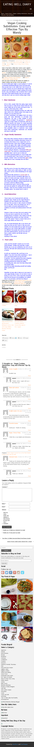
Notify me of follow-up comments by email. (14, 530)
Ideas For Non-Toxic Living (8, 679)
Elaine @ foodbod (14, 388)
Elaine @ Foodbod (6, 283)
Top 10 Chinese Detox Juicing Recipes (15, 78)
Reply (29, 376)
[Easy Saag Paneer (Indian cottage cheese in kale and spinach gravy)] (25, 618)
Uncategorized (5, 699)
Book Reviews (4, 653)
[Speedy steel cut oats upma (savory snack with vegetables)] (25, 586)
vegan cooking (5, 65)
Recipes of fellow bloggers (8, 686)
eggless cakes (4, 669)
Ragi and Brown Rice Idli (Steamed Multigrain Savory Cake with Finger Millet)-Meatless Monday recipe (8, 326)
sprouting (3, 696)
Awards (3, 652)
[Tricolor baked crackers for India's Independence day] (9, 618)
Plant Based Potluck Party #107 (23, 280)
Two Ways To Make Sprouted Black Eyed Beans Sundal (16, 538)
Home (2, 13)
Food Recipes (24, 744)
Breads (3, 655)
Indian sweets (4, 680)
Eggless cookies (5, 671)
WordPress (15, 744)
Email (3, 507)
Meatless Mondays (6, 685)
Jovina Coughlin (13, 369)
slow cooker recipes (6, 690)
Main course (4, 683)
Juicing (3, 682)
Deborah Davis (13, 457)
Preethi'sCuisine (13, 423)
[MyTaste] (4, 712)
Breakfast (3, 656)
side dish (3, 688)
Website (4, 510)
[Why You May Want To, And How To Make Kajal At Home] (9, 586)
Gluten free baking (6, 672)
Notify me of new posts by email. (11, 533)
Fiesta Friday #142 (19, 282)
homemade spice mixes (7, 675)
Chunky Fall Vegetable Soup (20, 304)
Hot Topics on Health (6, 677)
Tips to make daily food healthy (14, 62)
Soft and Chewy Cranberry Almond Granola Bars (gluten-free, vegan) (20, 324)
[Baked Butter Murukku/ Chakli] (25, 634)
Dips (2, 666)
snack (2, 693)
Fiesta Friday (17, 64)
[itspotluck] (4, 718)
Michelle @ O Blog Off (19, 283)
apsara (8, 64)
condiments (4, 659)
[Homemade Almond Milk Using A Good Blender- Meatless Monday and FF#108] (9, 602)
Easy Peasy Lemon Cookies (7, 304)
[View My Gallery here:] (7, 707)
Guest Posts (8, 13)
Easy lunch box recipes (7, 667)
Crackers (3, 661)
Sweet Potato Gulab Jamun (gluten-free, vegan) (19, 541)
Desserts (3, 663)
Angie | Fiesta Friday (15, 433)
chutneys (3, 658)
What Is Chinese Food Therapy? (12, 77)
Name (4, 504)
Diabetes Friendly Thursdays (8, 664)
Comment (5, 487)
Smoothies (3, 691)
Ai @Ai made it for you (15, 411)
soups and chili (5, 694)
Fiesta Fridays (24, 64)
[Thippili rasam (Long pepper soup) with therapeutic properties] (9, 634)
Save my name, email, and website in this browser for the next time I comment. (6, 518)
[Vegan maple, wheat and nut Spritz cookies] (25, 602)
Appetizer (3, 650)
